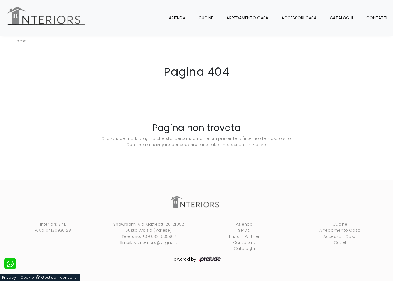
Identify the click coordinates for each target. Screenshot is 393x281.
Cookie (27, 277)
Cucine (206, 18)
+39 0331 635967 (159, 236)
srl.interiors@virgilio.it (155, 242)
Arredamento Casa (247, 18)
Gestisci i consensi (59, 277)
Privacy (9, 277)
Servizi (244, 230)
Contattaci (244, 242)
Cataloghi (341, 18)
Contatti (376, 18)
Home (20, 41)
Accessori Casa (298, 18)
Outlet (340, 242)
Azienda (177, 18)
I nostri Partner (244, 236)
